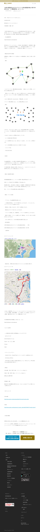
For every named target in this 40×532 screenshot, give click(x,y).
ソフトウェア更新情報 (27, 457)
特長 (6, 459)
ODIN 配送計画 (8, 496)
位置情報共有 (9, 463)
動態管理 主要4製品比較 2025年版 (11, 467)
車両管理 (9, 487)
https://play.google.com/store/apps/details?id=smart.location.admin (16, 399)
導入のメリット (10, 469)
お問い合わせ (23, 507)
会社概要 (23, 496)
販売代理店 (25, 502)
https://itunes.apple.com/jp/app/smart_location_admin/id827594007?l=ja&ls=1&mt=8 (19, 407)
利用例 (24, 461)
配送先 (8, 482)
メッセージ (9, 480)
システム (23, 455)
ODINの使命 (9, 461)
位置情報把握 (9, 471)
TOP (6, 455)
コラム (6, 511)
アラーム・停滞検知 (11, 478)
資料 (24, 509)
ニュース (18, 10)
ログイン (22, 517)
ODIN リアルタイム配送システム (11, 498)
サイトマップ (23, 512)
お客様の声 (8, 457)
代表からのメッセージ (27, 504)
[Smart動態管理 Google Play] (25, 477)
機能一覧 (24, 459)
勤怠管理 (9, 473)
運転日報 (9, 476)
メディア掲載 (25, 500)
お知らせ (15, 10)
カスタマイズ (25, 463)
